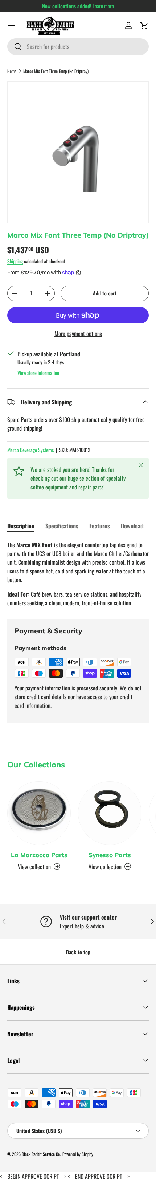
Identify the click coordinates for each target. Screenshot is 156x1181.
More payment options (78, 333)
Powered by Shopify (77, 1154)
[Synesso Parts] (109, 813)
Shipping (15, 261)
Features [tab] (99, 525)
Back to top (78, 952)
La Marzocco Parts (39, 855)
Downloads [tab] (133, 525)
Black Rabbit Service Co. (41, 1154)
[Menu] (12, 25)
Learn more (103, 6)
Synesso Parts (110, 855)
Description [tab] (20, 525)
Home (11, 71)
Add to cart (104, 293)
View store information (38, 372)
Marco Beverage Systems (30, 450)
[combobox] (78, 46)
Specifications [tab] (61, 525)
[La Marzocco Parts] (39, 813)
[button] (144, 25)
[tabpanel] (78, 573)
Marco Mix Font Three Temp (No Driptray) (56, 71)
